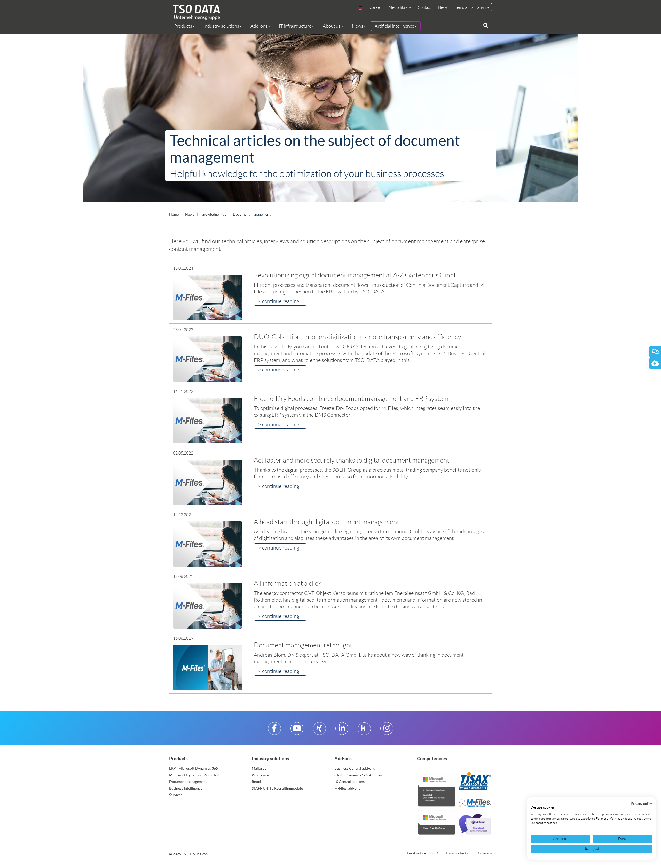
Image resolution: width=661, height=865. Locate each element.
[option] (330, 119)
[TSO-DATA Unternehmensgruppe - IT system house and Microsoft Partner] (194, 12)
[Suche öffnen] (485, 25)
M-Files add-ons (347, 788)
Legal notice (416, 853)
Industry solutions (221, 26)
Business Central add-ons (354, 768)
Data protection (458, 853)
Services (175, 795)
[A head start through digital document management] (207, 544)
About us (332, 26)
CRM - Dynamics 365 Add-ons (358, 775)
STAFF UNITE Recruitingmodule (277, 788)
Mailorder (260, 768)
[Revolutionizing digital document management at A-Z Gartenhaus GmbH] (207, 297)
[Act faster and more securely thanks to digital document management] (207, 482)
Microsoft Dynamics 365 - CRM (194, 775)
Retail (256, 782)
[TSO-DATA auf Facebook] (274, 730)
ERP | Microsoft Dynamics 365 (193, 768)
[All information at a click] (207, 605)
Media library (400, 7)
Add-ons (258, 26)
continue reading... (282, 301)
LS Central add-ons (349, 782)
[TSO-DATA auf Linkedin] (342, 730)
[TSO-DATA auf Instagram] (386, 730)
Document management (188, 782)
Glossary (485, 853)
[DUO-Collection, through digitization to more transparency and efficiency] (207, 359)
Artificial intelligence (394, 26)
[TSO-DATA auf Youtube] (297, 730)
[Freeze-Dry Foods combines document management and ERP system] (207, 420)
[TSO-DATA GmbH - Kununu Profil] (364, 730)
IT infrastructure (295, 26)
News (442, 7)
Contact (424, 7)
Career (375, 7)
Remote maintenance (472, 7)
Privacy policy (641, 804)
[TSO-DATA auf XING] (319, 730)
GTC (435, 853)
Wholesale (260, 775)
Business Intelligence (185, 788)
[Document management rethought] (207, 667)
